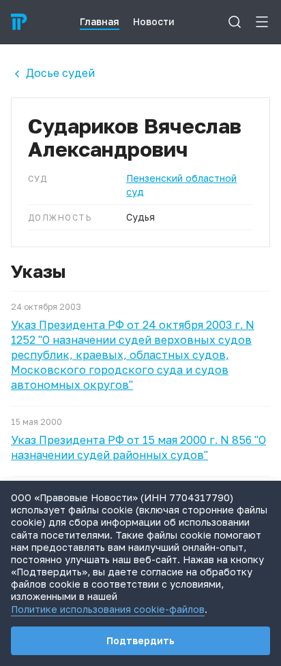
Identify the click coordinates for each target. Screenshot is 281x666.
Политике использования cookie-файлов (108, 609)
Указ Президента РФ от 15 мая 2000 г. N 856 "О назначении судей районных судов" (138, 447)
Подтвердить (140, 640)
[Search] (234, 22)
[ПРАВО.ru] (19, 22)
